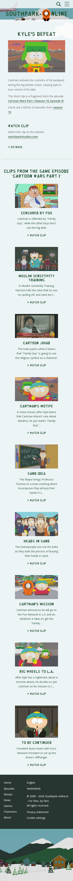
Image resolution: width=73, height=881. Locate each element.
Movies (8, 794)
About (7, 817)
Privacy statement (38, 812)
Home (7, 782)
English (31, 782)
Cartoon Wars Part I (36, 176)
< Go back (15, 146)
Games (8, 806)
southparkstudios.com (23, 136)
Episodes (9, 788)
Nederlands (34, 788)
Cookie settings (36, 818)
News (7, 800)
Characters (10, 811)
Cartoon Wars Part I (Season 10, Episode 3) (35, 101)
